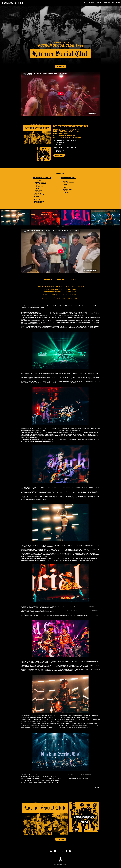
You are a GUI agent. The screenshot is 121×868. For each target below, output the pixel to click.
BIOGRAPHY (92, 2)
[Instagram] (58, 851)
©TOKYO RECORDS (58, 864)
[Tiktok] (66, 851)
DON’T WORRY (60, 854)
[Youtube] (55, 851)
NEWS (85, 2)
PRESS (65, 864)
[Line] (70, 851)
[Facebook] (62, 851)
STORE (118, 2)
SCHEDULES (107, 2)
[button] (2, 217)
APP (54, 854)
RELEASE (99, 2)
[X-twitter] (51, 851)
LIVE (113, 2)
